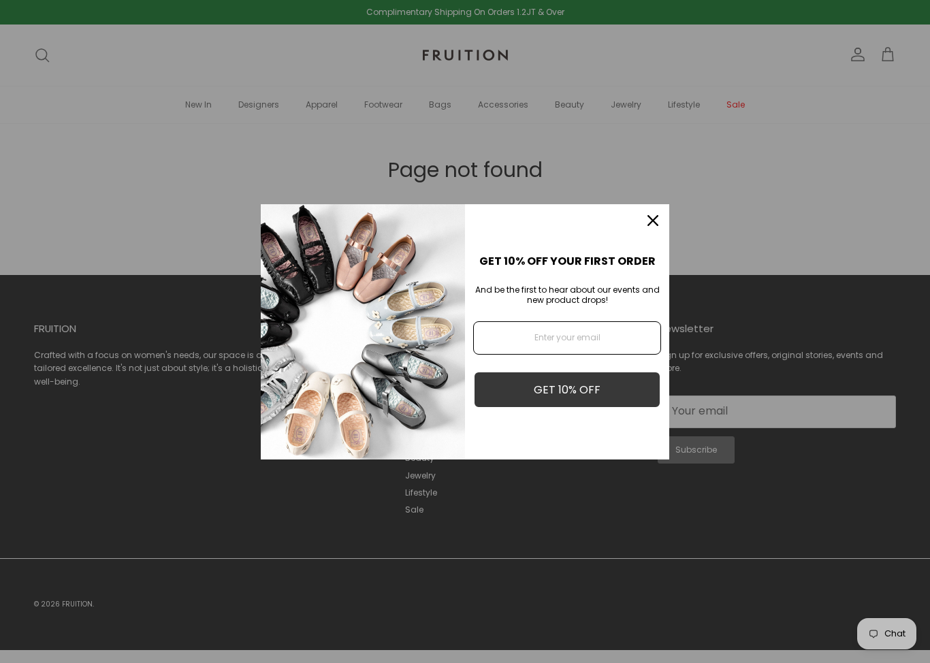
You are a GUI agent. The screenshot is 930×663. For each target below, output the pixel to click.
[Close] (653, 220)
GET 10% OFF (567, 390)
